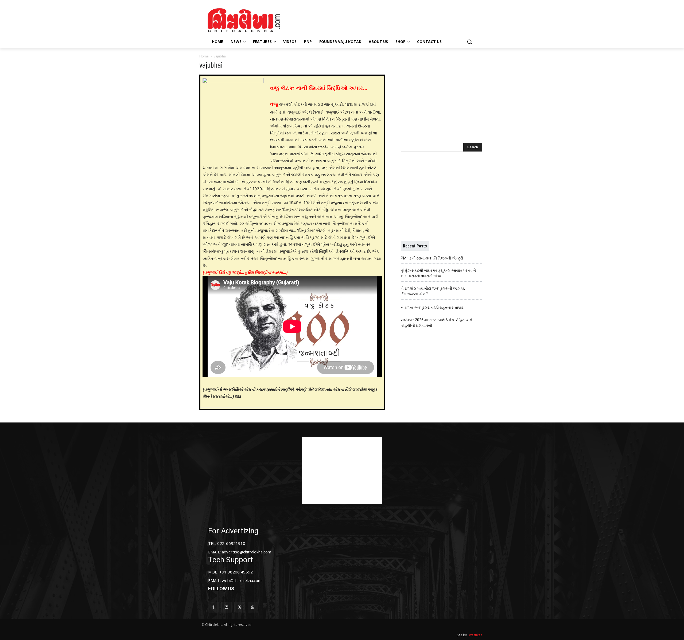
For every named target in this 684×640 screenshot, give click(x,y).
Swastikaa (475, 635)
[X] (239, 607)
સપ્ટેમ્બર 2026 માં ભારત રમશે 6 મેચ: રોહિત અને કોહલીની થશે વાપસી (436, 323)
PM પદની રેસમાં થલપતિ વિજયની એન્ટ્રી (432, 258)
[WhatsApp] (253, 607)
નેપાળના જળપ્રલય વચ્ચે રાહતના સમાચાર (432, 307)
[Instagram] (226, 607)
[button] (469, 41)
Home (204, 56)
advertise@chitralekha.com (246, 551)
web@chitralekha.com (242, 580)
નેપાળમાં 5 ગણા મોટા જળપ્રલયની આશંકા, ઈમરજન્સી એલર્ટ (433, 291)
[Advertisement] (387, 19)
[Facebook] (213, 607)
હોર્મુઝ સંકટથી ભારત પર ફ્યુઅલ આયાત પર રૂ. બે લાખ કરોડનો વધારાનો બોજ (438, 273)
